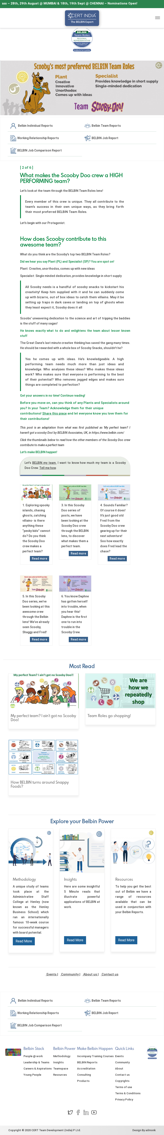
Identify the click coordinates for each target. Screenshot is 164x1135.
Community (69, 974)
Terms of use (123, 1087)
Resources (60, 1074)
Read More (24, 941)
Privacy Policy (124, 1099)
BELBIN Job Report (104, 138)
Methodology (61, 1056)
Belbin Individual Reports (35, 125)
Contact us (109, 974)
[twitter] (70, 1112)
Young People (32, 1074)
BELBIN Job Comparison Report (39, 150)
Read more (39, 558)
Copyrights (122, 1081)
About (119, 1068)
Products (83, 1081)
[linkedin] (86, 1112)
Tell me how (47, 468)
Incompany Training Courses (95, 1056)
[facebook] (78, 1112)
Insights (58, 1062)
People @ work (33, 1056)
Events (51, 974)
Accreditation (86, 1068)
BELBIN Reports (87, 1062)
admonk (150, 1130)
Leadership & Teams (36, 1062)
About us (90, 974)
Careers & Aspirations (37, 1068)
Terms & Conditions (128, 1093)
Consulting (84, 1074)
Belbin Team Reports (106, 125)
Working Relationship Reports (38, 138)
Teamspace (60, 1068)
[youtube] (94, 1112)
